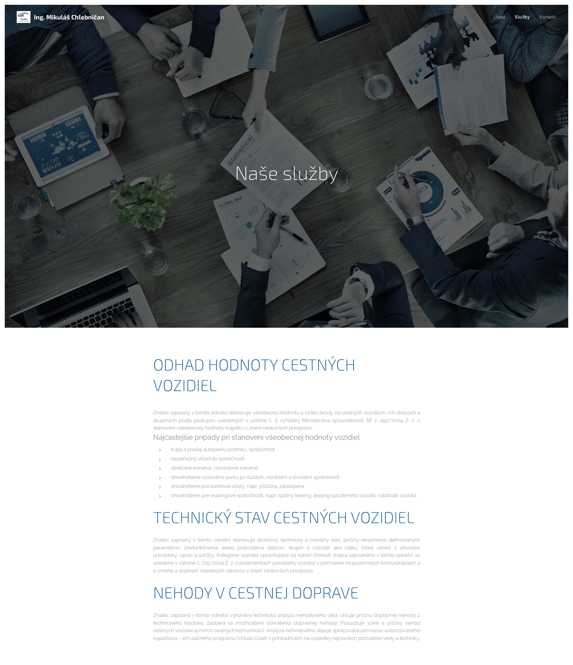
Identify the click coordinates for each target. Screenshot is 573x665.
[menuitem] (501, 17)
